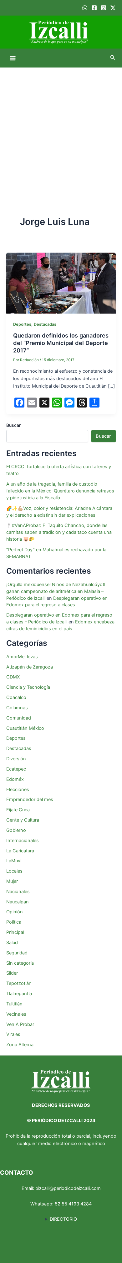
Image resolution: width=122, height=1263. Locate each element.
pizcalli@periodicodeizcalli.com (68, 1188)
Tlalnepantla (19, 993)
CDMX (13, 677)
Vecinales (16, 1014)
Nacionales (18, 891)
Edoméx (15, 779)
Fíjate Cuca (18, 810)
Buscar (13, 425)
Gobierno (16, 830)
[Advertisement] (61, 131)
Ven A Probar (20, 1024)
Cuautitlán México (25, 728)
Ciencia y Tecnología (28, 687)
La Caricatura (20, 851)
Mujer (12, 881)
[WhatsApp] (85, 8)
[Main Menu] (12, 58)
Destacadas (45, 324)
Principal (15, 932)
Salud (12, 942)
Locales (14, 871)
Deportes (22, 324)
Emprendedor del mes (29, 799)
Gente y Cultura (22, 820)
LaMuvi (13, 861)
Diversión (16, 759)
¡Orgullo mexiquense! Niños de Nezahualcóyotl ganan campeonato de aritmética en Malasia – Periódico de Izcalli (55, 591)
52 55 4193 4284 (73, 1204)
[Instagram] (103, 8)
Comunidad (18, 718)
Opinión (14, 912)
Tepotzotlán (19, 983)
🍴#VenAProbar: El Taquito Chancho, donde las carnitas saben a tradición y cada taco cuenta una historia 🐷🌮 (59, 532)
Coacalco (16, 697)
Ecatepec (16, 769)
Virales (13, 1034)
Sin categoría (20, 963)
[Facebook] (94, 8)
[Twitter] (113, 8)
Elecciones (17, 789)
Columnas (17, 708)
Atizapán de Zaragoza (29, 667)
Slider (12, 973)
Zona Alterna (19, 1044)
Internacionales (22, 840)
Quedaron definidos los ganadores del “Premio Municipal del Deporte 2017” (61, 342)
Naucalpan (17, 902)
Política (13, 922)
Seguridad (17, 953)
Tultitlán (14, 1004)
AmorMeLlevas (22, 656)
